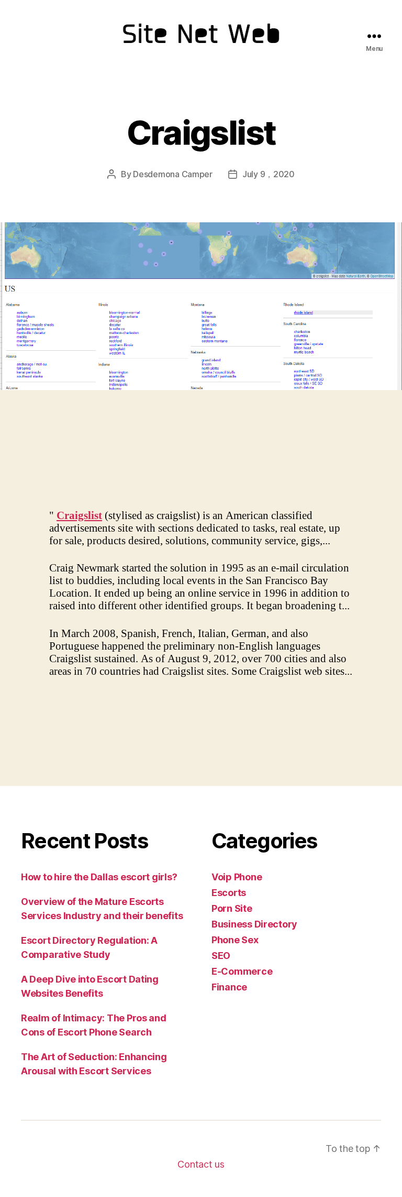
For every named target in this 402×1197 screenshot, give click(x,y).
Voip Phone (236, 876)
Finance (229, 987)
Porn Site (231, 908)
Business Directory (254, 924)
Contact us (200, 1164)
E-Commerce (241, 971)
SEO (220, 955)
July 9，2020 (268, 174)
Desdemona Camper (173, 174)
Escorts (228, 892)
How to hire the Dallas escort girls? (99, 876)
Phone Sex (235, 939)
